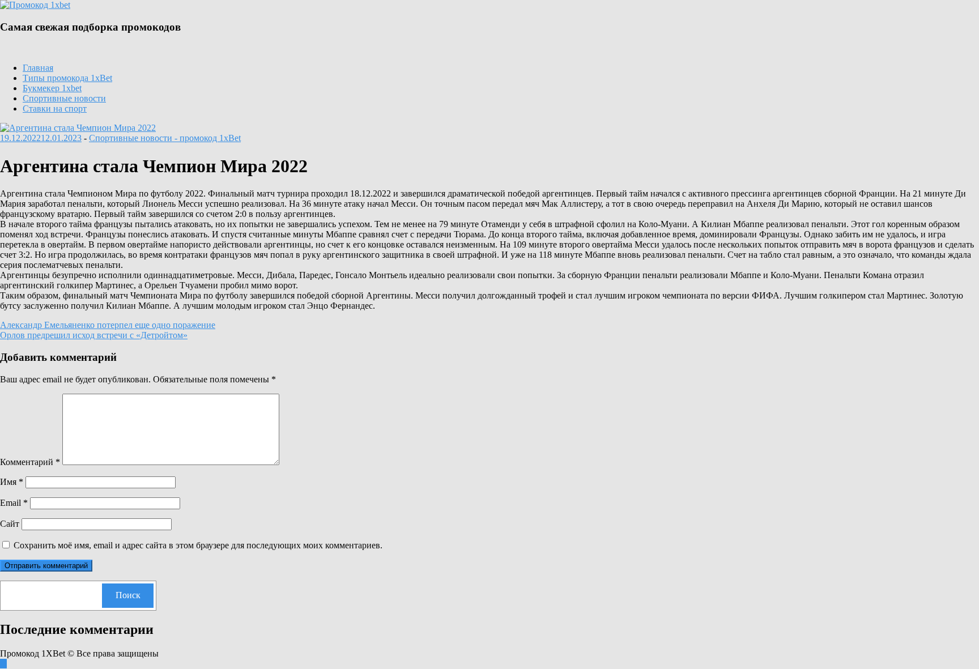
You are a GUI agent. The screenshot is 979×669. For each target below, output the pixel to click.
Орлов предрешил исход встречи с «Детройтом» (94, 335)
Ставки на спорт (55, 108)
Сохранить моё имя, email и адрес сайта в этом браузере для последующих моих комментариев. (198, 545)
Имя (11, 482)
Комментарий (30, 462)
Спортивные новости (64, 98)
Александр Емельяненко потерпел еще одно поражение (107, 325)
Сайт (9, 524)
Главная (38, 68)
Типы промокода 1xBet (67, 78)
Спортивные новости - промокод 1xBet (165, 138)
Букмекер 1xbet (52, 88)
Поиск (128, 595)
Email (14, 503)
